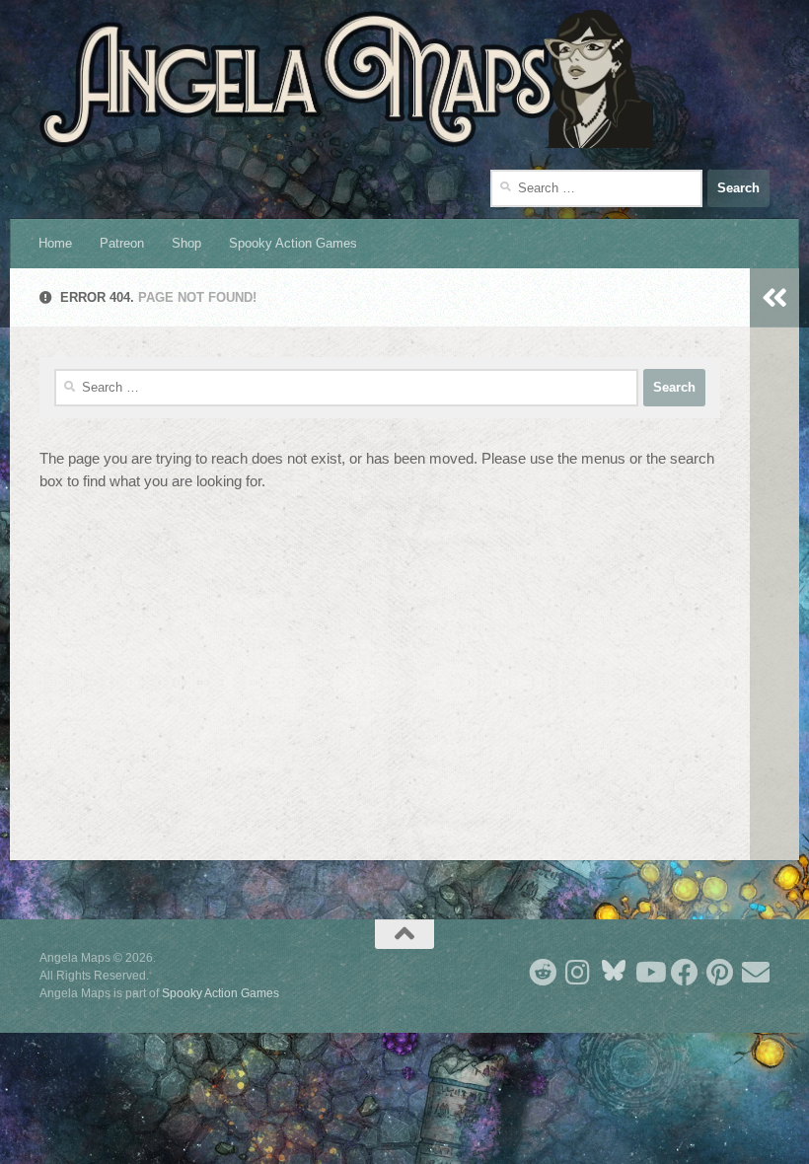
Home (55, 243)
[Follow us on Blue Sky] (613, 972)
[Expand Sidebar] (774, 297)
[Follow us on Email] (756, 972)
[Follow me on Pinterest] (720, 972)
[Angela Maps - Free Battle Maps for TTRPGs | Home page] (346, 79)
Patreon (122, 243)
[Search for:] (596, 188)
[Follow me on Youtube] (649, 972)
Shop (186, 243)
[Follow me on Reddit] (542, 972)
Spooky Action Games (293, 243)
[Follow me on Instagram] (578, 972)
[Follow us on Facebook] (685, 972)
